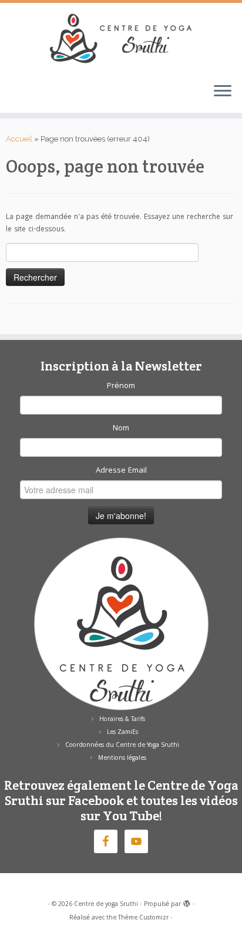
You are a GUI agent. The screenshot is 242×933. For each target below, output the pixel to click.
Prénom (121, 386)
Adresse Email (121, 470)
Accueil (19, 138)
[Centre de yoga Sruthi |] (121, 38)
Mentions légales (122, 758)
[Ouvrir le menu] (222, 91)
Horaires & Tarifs (122, 720)
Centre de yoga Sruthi (106, 905)
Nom (121, 428)
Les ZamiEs (122, 732)
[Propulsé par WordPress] (187, 902)
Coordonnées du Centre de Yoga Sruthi (122, 745)
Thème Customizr (143, 918)
